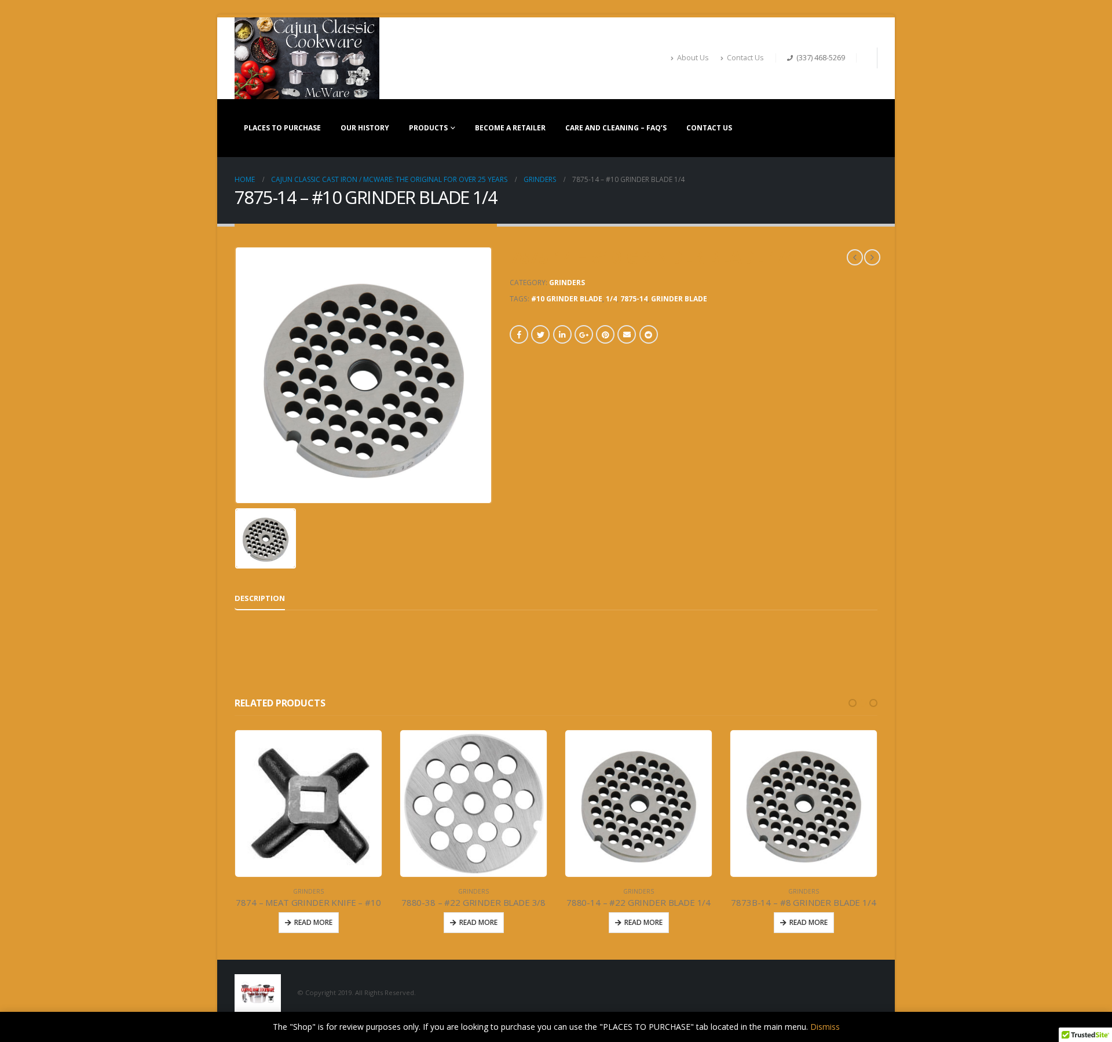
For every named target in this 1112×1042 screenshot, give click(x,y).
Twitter (540, 334)
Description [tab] (260, 598)
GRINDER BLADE (679, 299)
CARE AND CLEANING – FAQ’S (616, 128)
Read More (351, 922)
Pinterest (605, 334)
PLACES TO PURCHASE (282, 128)
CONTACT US (709, 128)
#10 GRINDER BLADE (566, 299)
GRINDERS (567, 282)
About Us (693, 58)
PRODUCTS (428, 128)
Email (626, 334)
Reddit (648, 334)
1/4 (611, 299)
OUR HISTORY (365, 128)
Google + (584, 334)
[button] (852, 703)
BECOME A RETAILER (510, 128)
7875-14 (634, 299)
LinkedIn (562, 334)
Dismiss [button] (825, 1026)
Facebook (519, 334)
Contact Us (745, 58)
